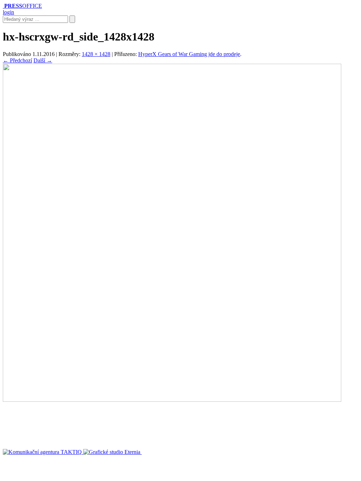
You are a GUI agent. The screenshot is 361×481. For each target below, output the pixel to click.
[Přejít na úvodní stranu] (3, 6)
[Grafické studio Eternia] (112, 452)
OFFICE (23, 6)
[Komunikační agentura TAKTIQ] (43, 452)
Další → (42, 60)
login (8, 12)
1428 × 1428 (96, 54)
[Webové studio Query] (167, 452)
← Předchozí (17, 60)
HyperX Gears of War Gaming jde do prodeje (189, 54)
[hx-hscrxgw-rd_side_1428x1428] (172, 400)
